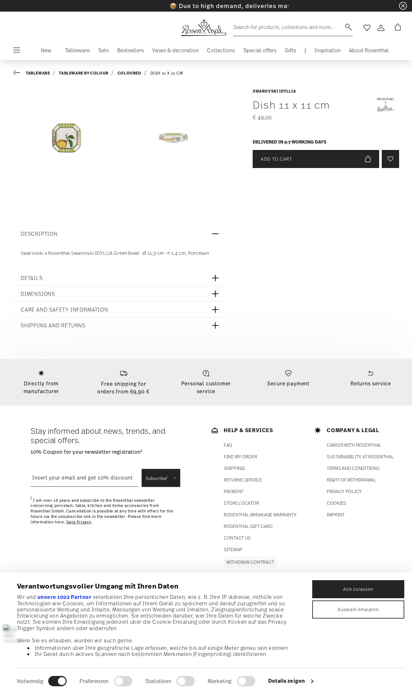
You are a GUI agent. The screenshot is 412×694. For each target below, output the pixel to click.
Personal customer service (206, 387)
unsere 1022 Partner (64, 596)
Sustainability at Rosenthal (360, 456)
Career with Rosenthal (354, 445)
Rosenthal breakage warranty (260, 514)
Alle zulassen (358, 589)
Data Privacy (78, 522)
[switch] (123, 681)
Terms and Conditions (353, 468)
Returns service (371, 383)
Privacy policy (344, 491)
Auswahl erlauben (358, 609)
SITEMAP (233, 549)
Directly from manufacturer (41, 387)
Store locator (241, 503)
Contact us (237, 538)
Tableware (38, 73)
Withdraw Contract (250, 562)
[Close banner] (403, 6)
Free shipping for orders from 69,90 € (123, 387)
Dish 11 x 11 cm (166, 73)
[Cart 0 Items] (396, 28)
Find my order (240, 456)
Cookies (336, 503)
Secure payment (288, 383)
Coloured (129, 73)
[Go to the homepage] (203, 27)
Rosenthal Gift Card (248, 526)
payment (233, 491)
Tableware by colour (83, 73)
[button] (46, 52)
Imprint (336, 514)
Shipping (234, 468)
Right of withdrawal (351, 480)
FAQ (228, 445)
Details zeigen (286, 680)
